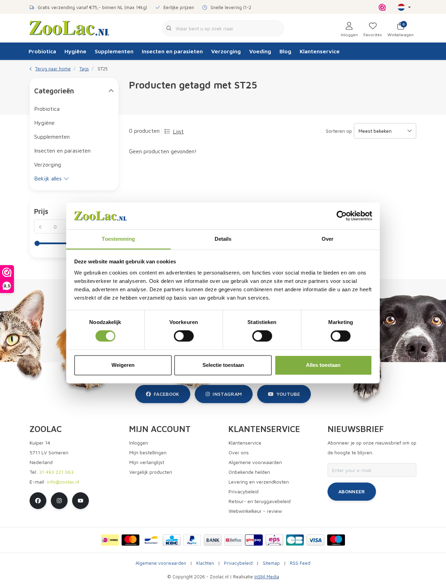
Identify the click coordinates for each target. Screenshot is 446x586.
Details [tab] (223, 239)
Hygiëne (75, 51)
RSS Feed (300, 563)
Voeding (260, 51)
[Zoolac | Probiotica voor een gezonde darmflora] (69, 27)
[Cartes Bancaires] (295, 540)
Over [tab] (327, 239)
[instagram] (59, 500)
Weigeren (123, 365)
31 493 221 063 (56, 472)
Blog (285, 51)
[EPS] (274, 540)
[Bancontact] (151, 540)
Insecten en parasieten (172, 51)
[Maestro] (336, 540)
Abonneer (351, 491)
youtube (288, 394)
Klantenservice (320, 51)
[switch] (184, 336)
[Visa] (315, 540)
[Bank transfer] (213, 540)
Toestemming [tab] (118, 239)
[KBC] (171, 540)
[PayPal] (192, 540)
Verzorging (226, 51)
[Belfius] (233, 540)
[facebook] (38, 500)
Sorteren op (339, 131)
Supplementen (114, 51)
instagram (227, 394)
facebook (166, 394)
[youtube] (80, 500)
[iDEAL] (110, 540)
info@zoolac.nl (63, 482)
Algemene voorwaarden (161, 563)
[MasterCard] (130, 540)
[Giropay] (254, 540)
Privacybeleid (238, 563)
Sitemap (271, 563)
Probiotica (42, 51)
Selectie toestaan (223, 365)
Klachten (205, 563)
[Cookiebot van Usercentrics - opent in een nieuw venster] (341, 216)
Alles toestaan (323, 365)
